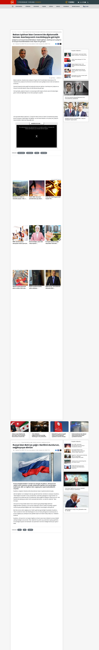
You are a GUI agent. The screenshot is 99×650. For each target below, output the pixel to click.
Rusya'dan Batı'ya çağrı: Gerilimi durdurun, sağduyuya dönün (36, 442)
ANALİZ (58, 6)
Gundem (20, 32)
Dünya (19, 442)
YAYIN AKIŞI (31, 2)
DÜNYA (51, 6)
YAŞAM (44, 6)
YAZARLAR (66, 6)
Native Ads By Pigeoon (56, 179)
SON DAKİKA (19, 6)
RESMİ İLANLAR (76, 6)
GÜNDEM (28, 6)
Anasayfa (14, 32)
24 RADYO (38, 2)
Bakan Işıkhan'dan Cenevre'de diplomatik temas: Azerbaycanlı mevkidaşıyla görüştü (42, 32)
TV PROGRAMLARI (22, 2)
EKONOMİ (36, 6)
